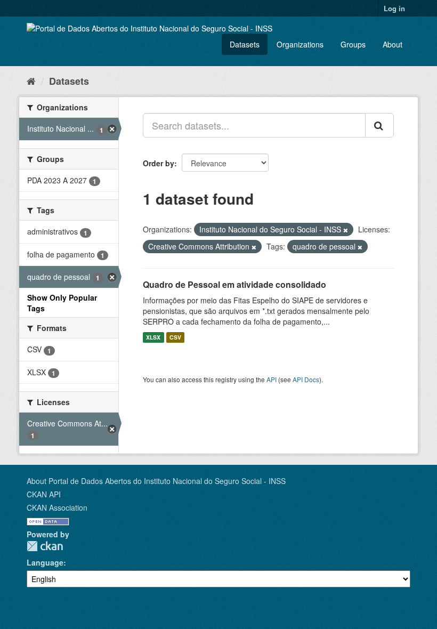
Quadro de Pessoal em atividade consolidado (234, 284)
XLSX (153, 337)
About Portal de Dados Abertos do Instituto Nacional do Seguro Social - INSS (156, 480)
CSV (175, 337)
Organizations (300, 44)
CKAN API (44, 494)
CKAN (45, 546)
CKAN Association (57, 507)
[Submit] (379, 125)
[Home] (31, 80)
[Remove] (345, 229)
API (271, 379)
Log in (394, 8)
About (392, 44)
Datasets (245, 44)
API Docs (306, 379)
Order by (158, 163)
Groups (353, 44)
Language (45, 562)
